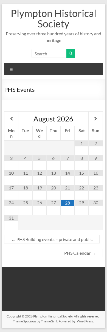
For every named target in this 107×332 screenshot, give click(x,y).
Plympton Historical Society (53, 18)
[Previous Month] (11, 118)
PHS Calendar (80, 253)
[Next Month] (95, 118)
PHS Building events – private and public (51, 239)
